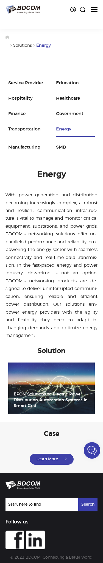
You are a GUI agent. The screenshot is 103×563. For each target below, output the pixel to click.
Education (67, 83)
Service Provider (25, 83)
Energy (43, 45)
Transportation (24, 129)
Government (69, 114)
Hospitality (20, 98)
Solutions (22, 45)
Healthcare (68, 98)
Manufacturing (24, 147)
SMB (61, 147)
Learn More (47, 459)
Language (73, 9)
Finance (17, 114)
